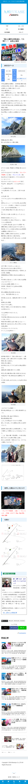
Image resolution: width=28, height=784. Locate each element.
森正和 (11, 620)
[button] (25, 433)
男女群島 (17, 620)
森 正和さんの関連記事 (10, 612)
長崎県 (23, 620)
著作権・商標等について (14, 777)
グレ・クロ (5, 620)
